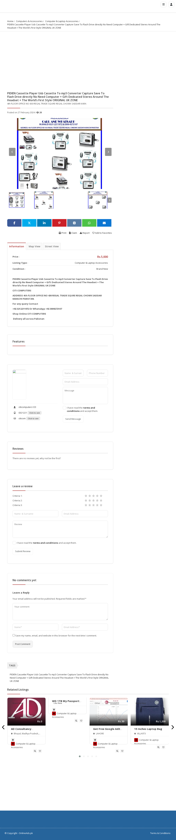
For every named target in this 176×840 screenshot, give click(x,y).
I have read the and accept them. (82, 409)
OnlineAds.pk (26, 833)
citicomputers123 (27, 407)
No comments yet (24, 580)
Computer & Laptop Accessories (61, 21)
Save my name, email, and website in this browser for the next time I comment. (56, 635)
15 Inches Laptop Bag (148, 729)
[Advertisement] (88, 57)
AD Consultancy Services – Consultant (25, 730)
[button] (80, 756)
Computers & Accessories (29, 21)
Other (97, 703)
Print (63, 232)
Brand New (102, 268)
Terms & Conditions (160, 833)
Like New (58, 703)
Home (10, 21)
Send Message (73, 418)
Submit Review (22, 551)
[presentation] (3, 727)
